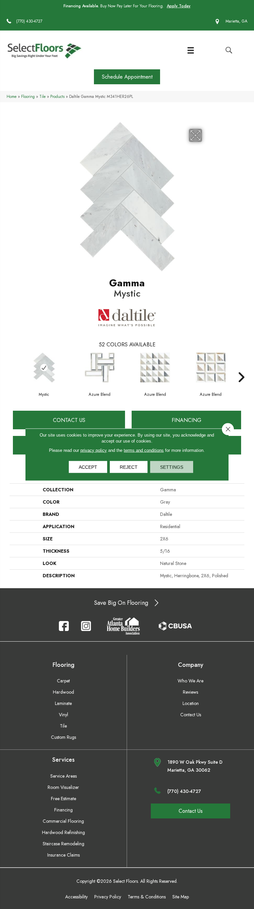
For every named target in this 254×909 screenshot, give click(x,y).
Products (57, 96)
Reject (129, 467)
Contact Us (69, 420)
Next (241, 367)
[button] (127, 76)
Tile (42, 96)
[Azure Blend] (99, 367)
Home (12, 96)
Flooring (28, 96)
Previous (13, 367)
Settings (171, 467)
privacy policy (93, 450)
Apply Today (178, 6)
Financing (186, 420)
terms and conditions (144, 450)
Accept (88, 467)
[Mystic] (44, 367)
